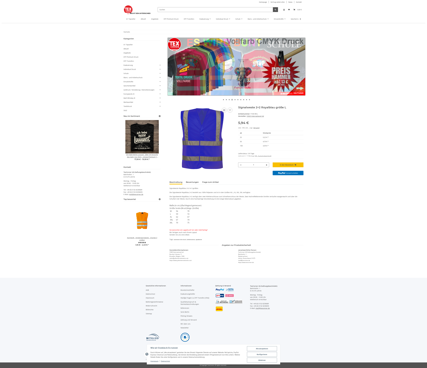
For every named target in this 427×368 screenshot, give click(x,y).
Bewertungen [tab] (192, 182)
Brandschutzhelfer (187, 290)
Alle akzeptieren (262, 349)
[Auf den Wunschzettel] (230, 110)
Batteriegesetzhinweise (154, 302)
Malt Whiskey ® (129, 98)
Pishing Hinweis (186, 316)
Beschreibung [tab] (175, 182)
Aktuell (126, 49)
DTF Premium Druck (131, 57)
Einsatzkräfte (128, 82)
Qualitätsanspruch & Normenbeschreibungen (190, 303)
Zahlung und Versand (189, 320)
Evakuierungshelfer (188, 294)
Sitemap (149, 314)
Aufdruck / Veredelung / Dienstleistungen (139, 90)
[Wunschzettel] (289, 9)
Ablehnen (262, 360)
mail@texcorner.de (136, 194)
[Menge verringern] (240, 165)
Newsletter (185, 328)
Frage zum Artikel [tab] (210, 182)
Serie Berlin (185, 312)
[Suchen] (275, 9)
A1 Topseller (128, 45)
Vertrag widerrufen (278, 2)
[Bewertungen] (142, 242)
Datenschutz (150, 294)
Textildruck (128, 106)
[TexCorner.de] (137, 9)
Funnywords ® (129, 94)
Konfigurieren (262, 354)
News (290, 2)
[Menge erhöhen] (266, 165)
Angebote (127, 53)
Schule (126, 73)
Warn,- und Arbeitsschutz (133, 77)
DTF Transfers (129, 61)
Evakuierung (128, 65)
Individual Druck (130, 69)
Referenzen (185, 308)
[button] (284, 9)
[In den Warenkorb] (171, 104)
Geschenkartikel (129, 86)
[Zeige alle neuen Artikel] (160, 116)
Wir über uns (185, 324)
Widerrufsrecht (151, 306)
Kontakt (299, 2)
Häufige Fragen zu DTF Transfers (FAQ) (195, 298)
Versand (256, 128)
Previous (129, 142)
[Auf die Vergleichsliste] (224, 110)
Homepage (263, 2)
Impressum (150, 298)
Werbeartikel (128, 102)
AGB (147, 290)
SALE (125, 110)
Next (155, 142)
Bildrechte (149, 310)
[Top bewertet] (160, 199)
